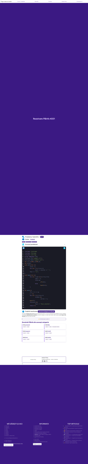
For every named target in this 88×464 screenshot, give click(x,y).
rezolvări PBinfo (41, 434)
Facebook (7, 425)
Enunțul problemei (31, 244)
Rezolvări (36, 1)
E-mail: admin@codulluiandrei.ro (11, 438)
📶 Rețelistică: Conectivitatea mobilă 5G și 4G (73, 430)
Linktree (6, 433)
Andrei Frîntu (64, 1)
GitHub (6, 430)
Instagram (7, 427)
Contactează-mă (38, 425)
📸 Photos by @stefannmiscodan (41, 441)
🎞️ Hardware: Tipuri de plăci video (70, 442)
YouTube (7, 434)
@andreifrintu (37, 440)
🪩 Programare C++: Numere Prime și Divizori (73, 440)
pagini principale (46, 431)
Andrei (32, 239)
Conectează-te (79, 1)
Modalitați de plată (38, 428)
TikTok (6, 429)
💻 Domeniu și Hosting (39, 436)
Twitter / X (7, 428)
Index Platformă (8, 440)
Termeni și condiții (38, 429)
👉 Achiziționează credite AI (44, 319)
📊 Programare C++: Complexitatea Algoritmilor (73, 434)
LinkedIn (7, 431)
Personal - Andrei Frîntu (9, 435)
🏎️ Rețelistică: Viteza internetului (70, 441)
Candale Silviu (34, 241)
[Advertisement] (44, 349)
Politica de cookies (38, 427)
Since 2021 (37, 439)
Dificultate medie (28, 241)
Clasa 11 (23, 241)
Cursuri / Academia (21, 1)
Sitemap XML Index (38, 431)
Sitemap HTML (37, 435)
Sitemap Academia (42, 433)
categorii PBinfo (48, 434)
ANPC (36, 430)
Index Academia (8, 441)
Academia (36, 433)
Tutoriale (50, 1)
